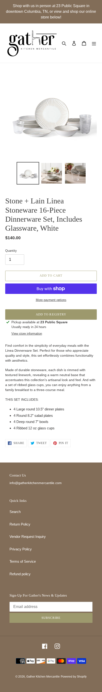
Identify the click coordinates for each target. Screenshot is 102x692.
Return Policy (19, 524)
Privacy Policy (20, 549)
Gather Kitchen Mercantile (43, 676)
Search (15, 512)
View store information (26, 333)
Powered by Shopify (74, 676)
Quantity (11, 250)
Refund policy (20, 574)
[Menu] (94, 43)
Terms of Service (22, 561)
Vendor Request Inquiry (27, 537)
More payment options (51, 300)
